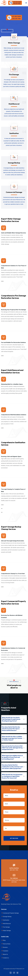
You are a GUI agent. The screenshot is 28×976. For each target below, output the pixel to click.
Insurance (5, 951)
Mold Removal (14, 104)
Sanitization (14, 133)
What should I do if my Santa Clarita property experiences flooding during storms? (11, 719)
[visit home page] (3, 2)
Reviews (5, 947)
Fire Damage (14, 74)
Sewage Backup (14, 163)
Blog (4, 940)
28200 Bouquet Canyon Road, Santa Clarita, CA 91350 (14, 881)
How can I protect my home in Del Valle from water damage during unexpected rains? (12, 747)
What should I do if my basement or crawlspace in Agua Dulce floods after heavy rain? (12, 776)
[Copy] (3, 355)
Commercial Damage (14, 192)
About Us (5, 954)
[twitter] (10, 972)
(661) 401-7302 (14, 870)
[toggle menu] (26, 3)
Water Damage (14, 43)
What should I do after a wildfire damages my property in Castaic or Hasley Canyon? (12, 738)
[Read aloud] (1, 355)
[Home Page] (6, 897)
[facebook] (14, 972)
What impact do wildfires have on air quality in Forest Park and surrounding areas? (12, 757)
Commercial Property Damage (11, 913)
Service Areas (6, 944)
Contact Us (6, 958)
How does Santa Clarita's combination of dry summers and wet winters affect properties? (12, 766)
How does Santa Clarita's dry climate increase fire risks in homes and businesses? (11, 728)
